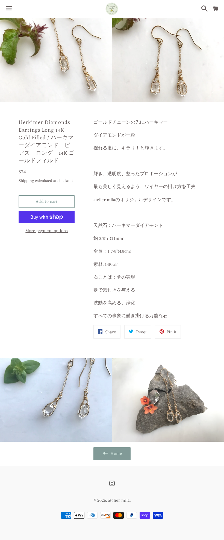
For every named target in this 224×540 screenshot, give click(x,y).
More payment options (46, 230)
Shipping (26, 180)
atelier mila (119, 500)
